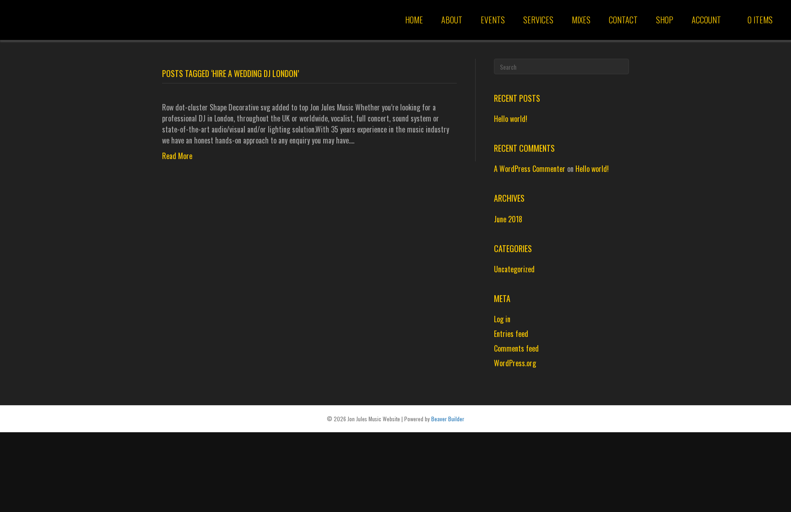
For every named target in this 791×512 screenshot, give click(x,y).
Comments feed (516, 348)
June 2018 (508, 219)
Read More (177, 155)
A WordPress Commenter (529, 168)
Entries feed (511, 333)
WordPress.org (515, 363)
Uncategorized (514, 269)
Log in (502, 319)
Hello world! (510, 118)
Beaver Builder (447, 419)
